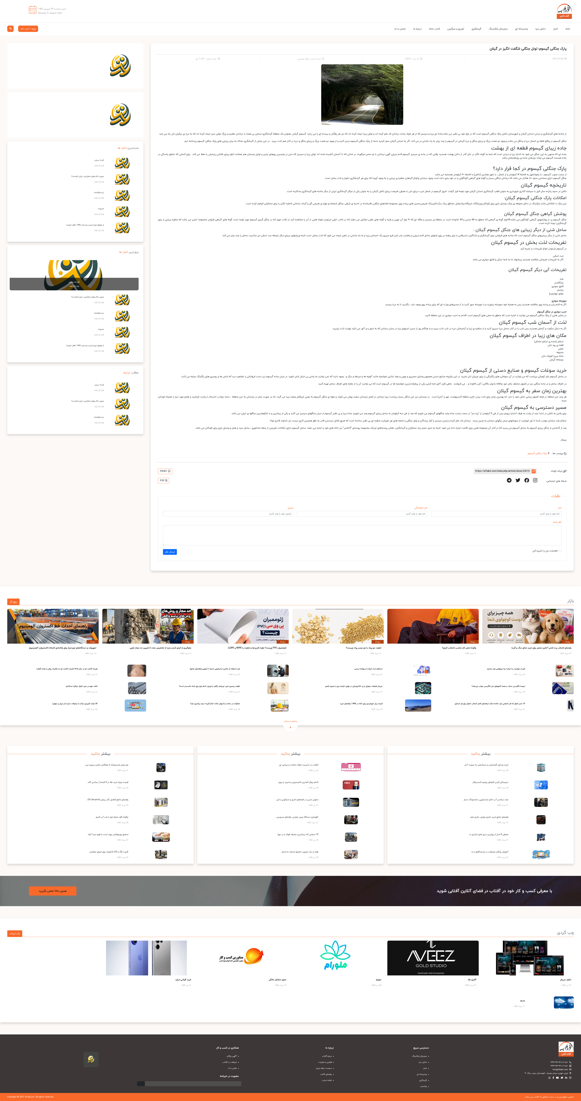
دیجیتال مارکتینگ (498, 29)
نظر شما (557, 522)
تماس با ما (400, 29)
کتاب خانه (434, 29)
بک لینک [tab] (15, 933)
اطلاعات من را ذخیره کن (545, 551)
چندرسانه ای (521, 29)
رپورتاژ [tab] (13, 602)
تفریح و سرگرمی (455, 29)
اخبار (555, 29)
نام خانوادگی (421, 508)
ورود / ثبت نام (28, 28)
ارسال (140, 1083)
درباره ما (417, 29)
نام (559, 508)
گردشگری (476, 29)
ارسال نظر (170, 552)
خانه (568, 29)
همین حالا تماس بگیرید (53, 891)
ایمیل (290, 508)
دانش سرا (540, 29)
